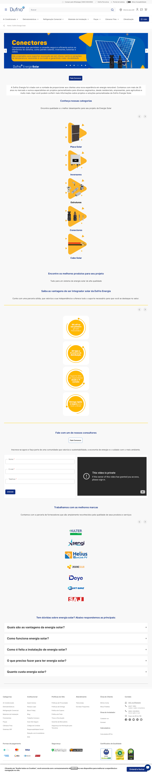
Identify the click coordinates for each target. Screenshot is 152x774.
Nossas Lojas (31, 707)
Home (9, 25)
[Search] (112, 9)
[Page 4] (77, 65)
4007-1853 (132, 706)
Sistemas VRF (7, 729)
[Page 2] (70, 65)
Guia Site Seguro (32, 722)
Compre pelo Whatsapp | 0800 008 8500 (79, 2)
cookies (74, 768)
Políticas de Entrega (58, 707)
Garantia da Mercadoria (59, 722)
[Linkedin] (138, 719)
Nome (11, 459)
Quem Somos (31, 703)
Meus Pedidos (105, 707)
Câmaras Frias (111, 19)
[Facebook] (127, 719)
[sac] (141, 9)
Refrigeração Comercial (52, 19)
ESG (28, 737)
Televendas (80, 703)
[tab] (5, 51)
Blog (28, 714)
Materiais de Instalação (77, 19)
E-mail (11, 469)
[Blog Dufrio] (142, 719)
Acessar (103, 722)
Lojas (145, 19)
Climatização (128, 19)
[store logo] (17, 8)
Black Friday (31, 710)
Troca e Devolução (58, 718)
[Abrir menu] (6, 10)
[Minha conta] (137, 9)
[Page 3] (74, 65)
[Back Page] (5, 25)
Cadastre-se (104, 718)
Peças (96, 19)
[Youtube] (134, 719)
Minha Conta (104, 703)
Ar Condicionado (9, 19)
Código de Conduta (33, 725)
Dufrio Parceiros (103, 2)
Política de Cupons (58, 710)
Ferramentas (7, 718)
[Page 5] (81, 65)
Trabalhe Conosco (33, 718)
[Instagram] (130, 719)
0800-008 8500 (133, 711)
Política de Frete (57, 714)
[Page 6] (85, 65)
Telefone (12, 479)
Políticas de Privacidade (60, 703)
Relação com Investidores (35, 733)
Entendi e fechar (137, 769)
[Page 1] (66, 65)
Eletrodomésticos (29, 19)
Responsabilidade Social (35, 729)
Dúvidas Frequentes (82, 707)
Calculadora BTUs (106, 734)
